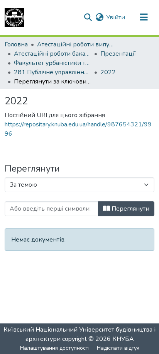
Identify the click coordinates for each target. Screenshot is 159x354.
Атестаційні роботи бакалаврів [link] (52, 53)
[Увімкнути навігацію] (143, 17)
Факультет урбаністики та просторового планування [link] (52, 63)
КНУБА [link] (123, 339)
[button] (14, 17)
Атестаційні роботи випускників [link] (75, 44)
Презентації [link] (118, 53)
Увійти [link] (115, 17)
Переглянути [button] (129, 208)
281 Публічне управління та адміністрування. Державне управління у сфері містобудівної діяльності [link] (52, 72)
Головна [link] (16, 44)
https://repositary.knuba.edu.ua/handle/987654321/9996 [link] (78, 129)
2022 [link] (108, 72)
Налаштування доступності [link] (55, 348)
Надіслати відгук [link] (118, 348)
